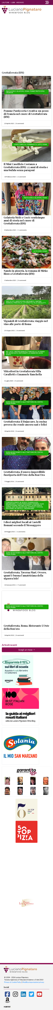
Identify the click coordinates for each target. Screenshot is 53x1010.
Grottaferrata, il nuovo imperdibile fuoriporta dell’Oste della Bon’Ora (24, 473)
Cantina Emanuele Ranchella (25, 352)
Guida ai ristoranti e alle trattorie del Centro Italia (24, 402)
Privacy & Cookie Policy (12, 982)
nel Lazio (9, 352)
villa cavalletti (39, 303)
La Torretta (28, 303)
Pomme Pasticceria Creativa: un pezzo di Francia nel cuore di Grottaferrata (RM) (26, 113)
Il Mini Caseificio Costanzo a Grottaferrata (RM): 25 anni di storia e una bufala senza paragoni (26, 167)
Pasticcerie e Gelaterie (15, 91)
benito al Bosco (20, 502)
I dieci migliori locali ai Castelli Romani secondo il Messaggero (22, 523)
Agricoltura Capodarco (24, 301)
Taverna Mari (29, 508)
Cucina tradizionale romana (27, 504)
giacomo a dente (24, 505)
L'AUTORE (5, 2)
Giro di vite (10, 301)
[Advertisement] (26, 42)
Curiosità (10, 502)
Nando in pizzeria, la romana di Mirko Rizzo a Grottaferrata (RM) (26, 272)
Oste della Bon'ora (19, 507)
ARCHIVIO (20, 2)
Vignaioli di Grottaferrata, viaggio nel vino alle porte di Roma (26, 322)
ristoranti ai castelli (14, 508)
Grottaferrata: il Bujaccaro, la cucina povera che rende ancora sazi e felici (25, 423)
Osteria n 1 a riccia (35, 507)
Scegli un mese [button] (25, 650)
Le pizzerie (38, 251)
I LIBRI (13, 2)
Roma (27, 91)
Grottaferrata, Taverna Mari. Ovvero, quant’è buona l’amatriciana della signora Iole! (25, 575)
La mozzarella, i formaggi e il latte (28, 144)
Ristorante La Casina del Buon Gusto (24, 354)
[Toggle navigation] (46, 2)
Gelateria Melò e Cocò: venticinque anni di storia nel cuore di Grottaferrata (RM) (24, 220)
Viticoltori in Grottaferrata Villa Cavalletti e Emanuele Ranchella (23, 373)
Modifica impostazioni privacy (33, 982)
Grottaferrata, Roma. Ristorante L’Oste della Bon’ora (26, 627)
